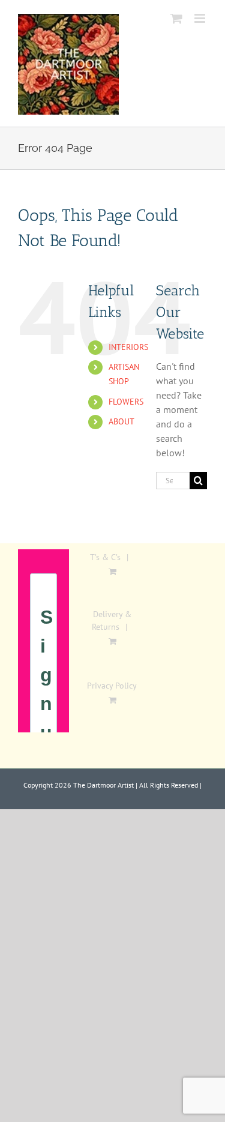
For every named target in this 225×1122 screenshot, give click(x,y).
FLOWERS (126, 401)
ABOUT (121, 421)
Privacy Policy (112, 685)
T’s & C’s (105, 557)
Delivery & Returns (112, 620)
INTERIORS (128, 347)
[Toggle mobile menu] (200, 18)
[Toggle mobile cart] (176, 18)
